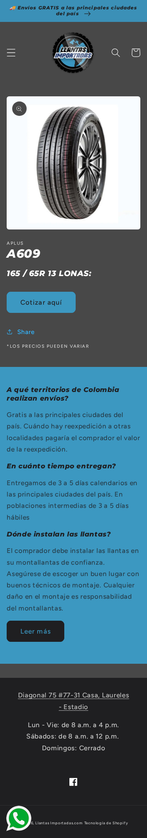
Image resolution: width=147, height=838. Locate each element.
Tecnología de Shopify (106, 823)
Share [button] (26, 332)
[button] (11, 53)
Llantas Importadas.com (59, 823)
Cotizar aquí (41, 302)
